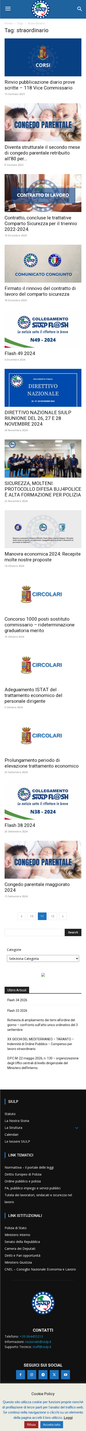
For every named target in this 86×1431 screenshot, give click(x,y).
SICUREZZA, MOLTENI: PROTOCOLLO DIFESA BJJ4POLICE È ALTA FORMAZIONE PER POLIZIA (43, 489)
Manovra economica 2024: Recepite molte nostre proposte (43, 556)
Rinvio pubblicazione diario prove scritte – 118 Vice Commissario (40, 85)
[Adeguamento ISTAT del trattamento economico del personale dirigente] (43, 665)
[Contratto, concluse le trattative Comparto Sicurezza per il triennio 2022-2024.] (43, 193)
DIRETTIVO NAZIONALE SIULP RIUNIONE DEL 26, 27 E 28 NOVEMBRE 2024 (38, 418)
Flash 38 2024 (20, 825)
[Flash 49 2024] (43, 328)
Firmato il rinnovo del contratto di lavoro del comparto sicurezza (40, 291)
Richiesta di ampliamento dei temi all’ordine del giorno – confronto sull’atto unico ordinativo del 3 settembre (42, 1025)
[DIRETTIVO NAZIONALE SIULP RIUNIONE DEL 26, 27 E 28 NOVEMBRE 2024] (43, 388)
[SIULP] (43, 9)
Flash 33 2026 (17, 1010)
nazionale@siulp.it (38, 1341)
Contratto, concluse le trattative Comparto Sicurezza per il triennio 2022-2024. (41, 223)
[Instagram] (31, 1374)
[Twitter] (54, 1374)
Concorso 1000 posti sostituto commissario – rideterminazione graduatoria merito (40, 624)
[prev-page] (21, 916)
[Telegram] (43, 1374)
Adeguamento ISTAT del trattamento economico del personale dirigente (33, 695)
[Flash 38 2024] (43, 800)
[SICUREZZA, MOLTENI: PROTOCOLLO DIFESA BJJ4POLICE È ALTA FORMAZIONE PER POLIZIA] (43, 458)
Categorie (14, 949)
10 (31, 916)
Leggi (68, 1418)
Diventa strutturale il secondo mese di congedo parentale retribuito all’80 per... (42, 152)
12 (52, 916)
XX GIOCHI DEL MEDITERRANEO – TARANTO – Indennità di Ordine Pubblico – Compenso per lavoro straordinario (40, 1044)
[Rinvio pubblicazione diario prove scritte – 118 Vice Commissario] (43, 57)
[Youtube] (65, 1374)
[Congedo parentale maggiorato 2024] (43, 860)
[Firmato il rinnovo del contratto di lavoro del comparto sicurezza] (43, 264)
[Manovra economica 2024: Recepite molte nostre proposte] (43, 529)
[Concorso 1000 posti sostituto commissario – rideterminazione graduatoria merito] (43, 594)
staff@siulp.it (42, 1347)
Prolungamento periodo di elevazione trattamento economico (42, 763)
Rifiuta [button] (31, 1424)
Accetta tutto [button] (51, 1424)
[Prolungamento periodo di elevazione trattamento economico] (43, 735)
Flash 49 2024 (20, 353)
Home (9, 23)
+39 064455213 (31, 1336)
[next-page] (63, 916)
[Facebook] (20, 1374)
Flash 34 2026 (17, 1000)
